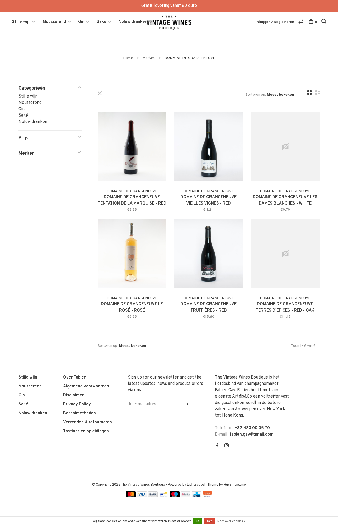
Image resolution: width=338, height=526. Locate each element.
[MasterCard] (131, 496)
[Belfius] (185, 496)
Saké (101, 22)
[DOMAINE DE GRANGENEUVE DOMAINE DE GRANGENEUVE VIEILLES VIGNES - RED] (208, 147)
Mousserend (54, 22)
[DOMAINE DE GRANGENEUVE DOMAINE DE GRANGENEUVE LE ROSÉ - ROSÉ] (132, 254)
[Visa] (142, 496)
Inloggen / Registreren (275, 22)
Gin (81, 22)
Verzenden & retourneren (87, 422)
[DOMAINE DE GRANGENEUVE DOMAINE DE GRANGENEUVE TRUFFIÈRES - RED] (208, 254)
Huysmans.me (235, 485)
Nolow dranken (133, 22)
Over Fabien (74, 377)
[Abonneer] (182, 404)
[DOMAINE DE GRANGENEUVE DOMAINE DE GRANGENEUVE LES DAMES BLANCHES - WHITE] (285, 147)
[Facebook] (217, 446)
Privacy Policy (77, 404)
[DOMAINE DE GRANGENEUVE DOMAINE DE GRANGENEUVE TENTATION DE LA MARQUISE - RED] (132, 147)
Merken (149, 58)
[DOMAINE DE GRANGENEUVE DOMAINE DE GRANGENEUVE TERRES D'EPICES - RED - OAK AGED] (285, 254)
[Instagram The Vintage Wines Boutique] (226, 446)
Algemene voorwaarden (86, 386)
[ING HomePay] (207, 496)
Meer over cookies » (231, 521)
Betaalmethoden (79, 413)
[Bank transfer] (153, 496)
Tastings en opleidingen (86, 431)
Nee (209, 521)
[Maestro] (175, 496)
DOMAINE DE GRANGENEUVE (190, 58)
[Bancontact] (163, 496)
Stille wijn (21, 22)
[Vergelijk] (301, 22)
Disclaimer (73, 395)
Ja (197, 521)
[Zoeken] (324, 22)
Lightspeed (196, 485)
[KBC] (196, 496)
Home (128, 58)
